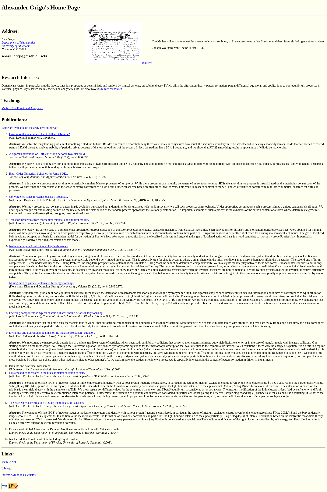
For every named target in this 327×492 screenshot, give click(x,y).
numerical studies (111, 89)
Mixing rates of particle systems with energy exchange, (42, 283)
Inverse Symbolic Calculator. (19, 474)
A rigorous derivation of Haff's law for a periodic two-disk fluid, (47, 153)
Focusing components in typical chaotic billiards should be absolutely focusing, (56, 313)
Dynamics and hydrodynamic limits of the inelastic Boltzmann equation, (52, 332)
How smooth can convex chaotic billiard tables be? (39, 134)
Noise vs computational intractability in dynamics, (39, 246)
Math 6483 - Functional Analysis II (22, 108)
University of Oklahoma (16, 46)
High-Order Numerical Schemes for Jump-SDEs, (38, 173)
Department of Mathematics (18, 42)
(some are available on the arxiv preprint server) (30, 127)
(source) (147, 62)
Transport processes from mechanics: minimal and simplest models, (49, 219)
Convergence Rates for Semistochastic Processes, (38, 196)
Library (6, 468)
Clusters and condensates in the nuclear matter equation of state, (47, 372)
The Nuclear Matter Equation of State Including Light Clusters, (46, 402)
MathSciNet (9, 462)
